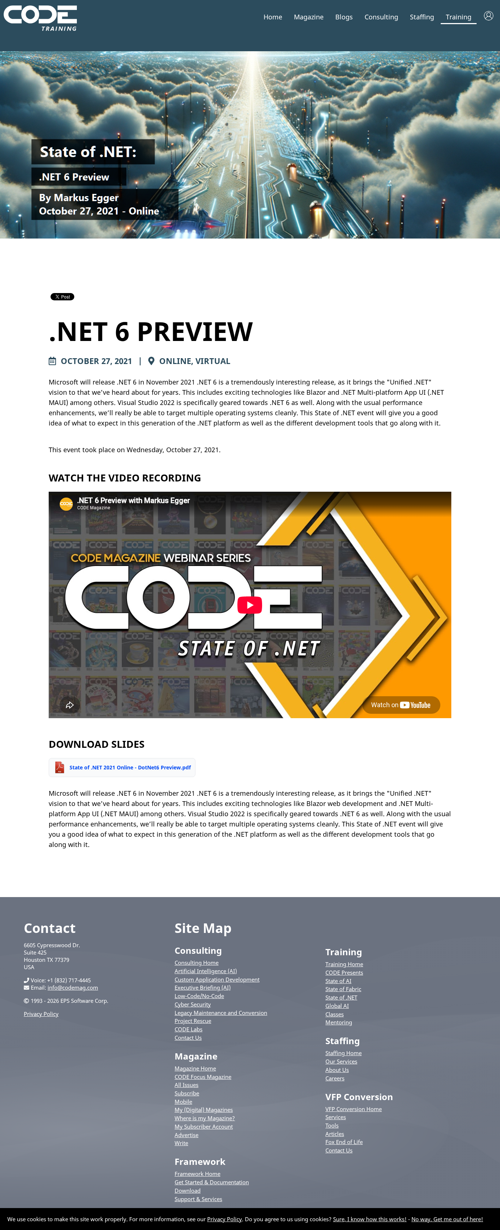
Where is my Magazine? (205, 1118)
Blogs (344, 16)
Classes (334, 1014)
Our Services (341, 1061)
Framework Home (197, 1173)
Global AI (337, 1005)
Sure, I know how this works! (370, 1219)
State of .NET (341, 997)
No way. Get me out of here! (447, 1219)
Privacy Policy (41, 1013)
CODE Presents (344, 972)
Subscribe (187, 1093)
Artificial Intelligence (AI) (206, 971)
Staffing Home (343, 1053)
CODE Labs (188, 1029)
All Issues (186, 1084)
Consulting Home (197, 962)
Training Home (344, 964)
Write (181, 1143)
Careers (334, 1078)
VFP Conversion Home (353, 1109)
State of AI (338, 981)
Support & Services (198, 1199)
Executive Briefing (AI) (203, 987)
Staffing (422, 16)
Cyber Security (193, 1004)
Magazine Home (195, 1068)
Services (335, 1117)
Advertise (186, 1135)
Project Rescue (193, 1020)
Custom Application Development (217, 979)
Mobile (183, 1101)
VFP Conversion (359, 1097)
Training (458, 16)
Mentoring (338, 1022)
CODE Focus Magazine (203, 1076)
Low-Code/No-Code (199, 996)
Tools (332, 1125)
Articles (334, 1133)
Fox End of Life (344, 1141)
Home (273, 16)
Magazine (309, 16)
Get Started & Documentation (212, 1182)
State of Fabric (343, 989)
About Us (337, 1069)
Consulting (381, 16)
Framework (200, 1161)
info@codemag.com (73, 987)
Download (188, 1190)
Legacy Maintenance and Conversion (221, 1012)
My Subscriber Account (204, 1126)
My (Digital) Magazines (204, 1109)
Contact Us (188, 1037)
